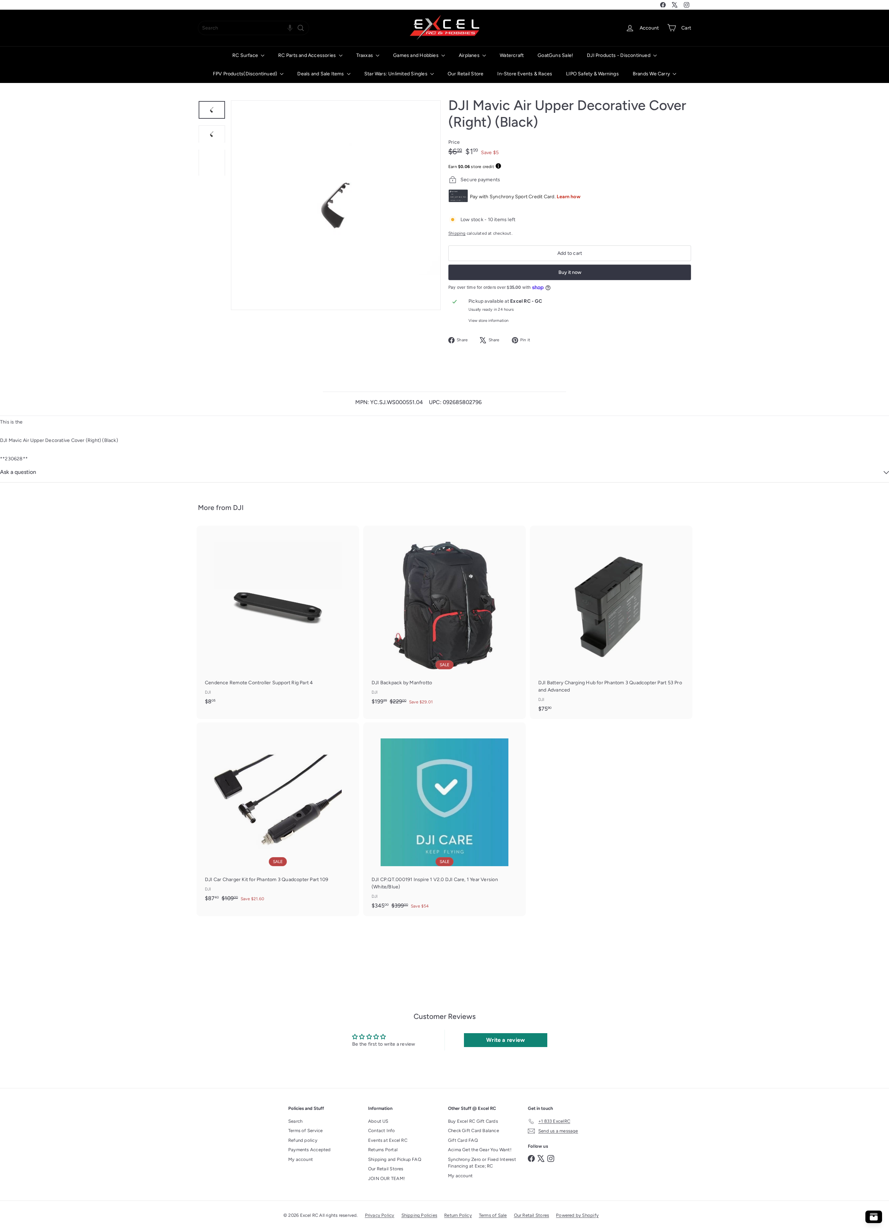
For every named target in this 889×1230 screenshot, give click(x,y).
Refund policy (302, 1140)
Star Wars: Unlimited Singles (396, 74)
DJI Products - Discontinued (619, 55)
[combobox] (253, 28)
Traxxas (365, 55)
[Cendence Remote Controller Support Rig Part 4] (278, 619)
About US (378, 1121)
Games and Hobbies (416, 55)
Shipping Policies (419, 1215)
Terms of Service (305, 1130)
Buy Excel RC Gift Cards (473, 1121)
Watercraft (512, 55)
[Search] (300, 28)
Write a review (505, 1040)
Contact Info (381, 1130)
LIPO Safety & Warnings (592, 74)
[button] (290, 28)
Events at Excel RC (387, 1140)
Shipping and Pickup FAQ (394, 1159)
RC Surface (245, 55)
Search (295, 1121)
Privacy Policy (379, 1215)
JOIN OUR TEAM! (386, 1178)
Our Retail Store (465, 74)
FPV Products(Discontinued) (246, 74)
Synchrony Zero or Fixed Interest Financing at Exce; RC (482, 1163)
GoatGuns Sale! (555, 55)
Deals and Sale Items (321, 74)
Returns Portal (383, 1149)
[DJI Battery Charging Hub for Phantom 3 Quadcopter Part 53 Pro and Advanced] (611, 622)
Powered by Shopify (577, 1215)
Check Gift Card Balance (473, 1130)
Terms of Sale (493, 1215)
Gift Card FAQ (463, 1140)
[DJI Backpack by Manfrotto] (444, 619)
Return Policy (458, 1215)
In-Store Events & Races (524, 74)
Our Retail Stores (386, 1168)
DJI (238, 507)
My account (300, 1159)
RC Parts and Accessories (307, 55)
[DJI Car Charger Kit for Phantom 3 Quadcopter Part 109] (278, 815)
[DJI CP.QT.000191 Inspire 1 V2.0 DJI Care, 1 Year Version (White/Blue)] (444, 819)
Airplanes (470, 55)
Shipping (457, 233)
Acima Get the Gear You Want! (480, 1149)
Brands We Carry (652, 74)
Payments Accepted (309, 1149)
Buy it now (569, 272)
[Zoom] (335, 205)
